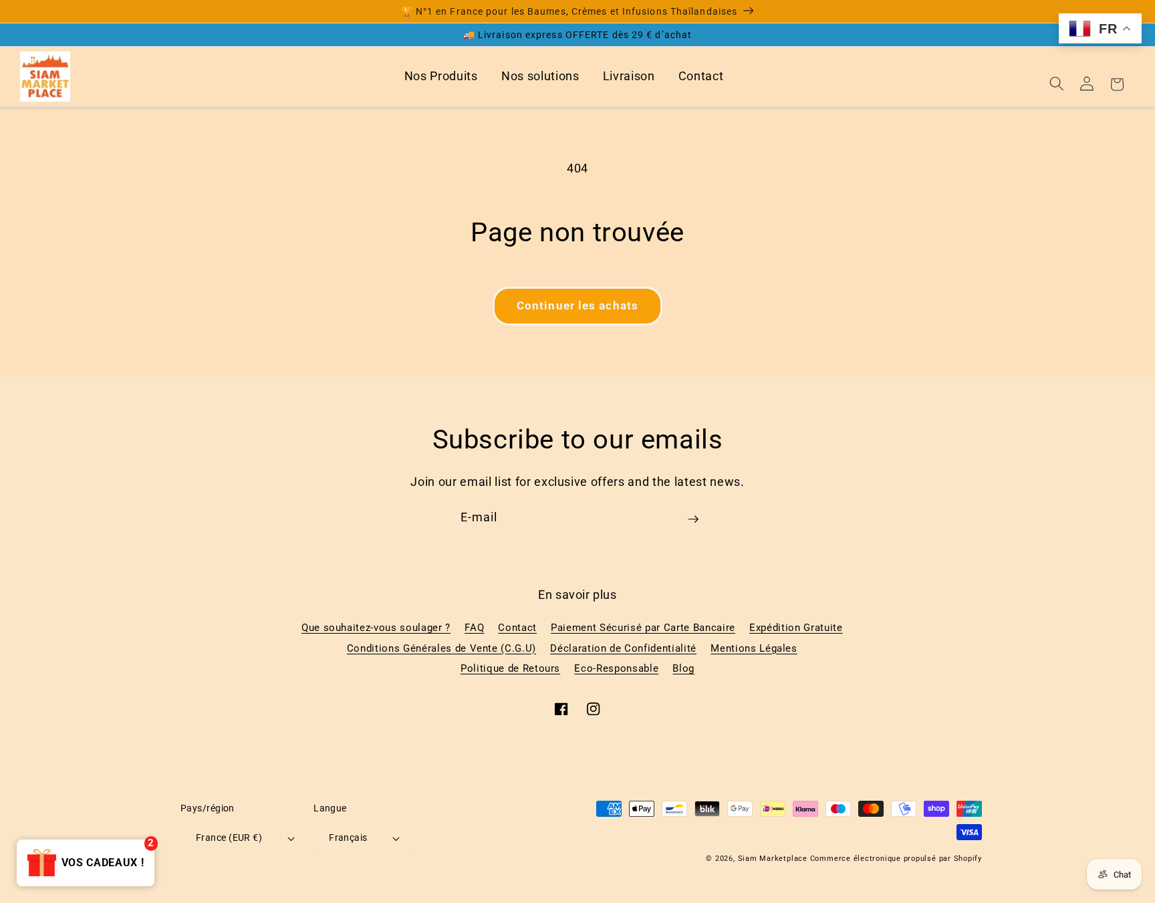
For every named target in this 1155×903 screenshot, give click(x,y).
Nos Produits (441, 76)
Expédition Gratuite (796, 628)
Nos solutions (540, 76)
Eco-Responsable (616, 668)
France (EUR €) (229, 837)
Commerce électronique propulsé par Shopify (896, 858)
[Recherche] (1056, 83)
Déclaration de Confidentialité (623, 648)
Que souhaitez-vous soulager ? (376, 628)
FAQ (474, 628)
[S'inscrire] (693, 524)
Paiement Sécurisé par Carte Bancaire (643, 628)
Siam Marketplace (774, 858)
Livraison (629, 76)
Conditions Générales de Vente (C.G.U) (441, 648)
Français (348, 837)
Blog (683, 668)
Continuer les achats (577, 305)
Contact (701, 76)
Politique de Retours (510, 668)
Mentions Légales (754, 648)
